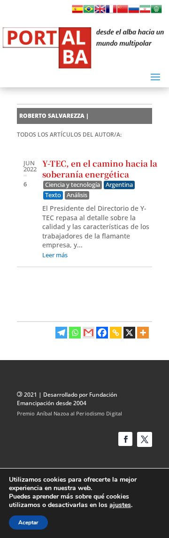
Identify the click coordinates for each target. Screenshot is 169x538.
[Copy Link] (116, 332)
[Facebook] (102, 332)
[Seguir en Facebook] (125, 439)
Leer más (55, 255)
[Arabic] (156, 12)
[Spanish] (77, 12)
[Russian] (133, 12)
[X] (129, 332)
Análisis (77, 195)
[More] (143, 332)
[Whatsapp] (75, 332)
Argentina (119, 185)
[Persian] (145, 12)
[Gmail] (88, 332)
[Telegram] (61, 332)
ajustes (120, 505)
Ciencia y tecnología (72, 185)
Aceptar (28, 522)
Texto (53, 195)
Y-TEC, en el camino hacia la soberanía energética (99, 168)
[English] (100, 12)
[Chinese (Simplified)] (122, 12)
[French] (111, 12)
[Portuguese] (88, 12)
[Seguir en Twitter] (144, 439)
